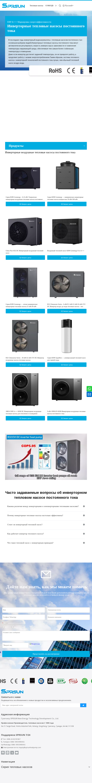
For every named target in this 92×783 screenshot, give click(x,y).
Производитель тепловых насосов (29, 723)
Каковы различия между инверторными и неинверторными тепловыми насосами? (43, 506)
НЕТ (6, 627)
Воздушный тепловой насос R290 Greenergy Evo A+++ (65, 251)
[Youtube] (17, 752)
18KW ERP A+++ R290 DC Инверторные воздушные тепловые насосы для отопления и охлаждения (23, 413)
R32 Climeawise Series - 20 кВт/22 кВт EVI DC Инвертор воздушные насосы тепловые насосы (25, 359)
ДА (14, 627)
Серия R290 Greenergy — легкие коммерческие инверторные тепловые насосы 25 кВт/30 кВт (21, 305)
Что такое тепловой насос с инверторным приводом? (30, 543)
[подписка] (83, 705)
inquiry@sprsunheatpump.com (30, 747)
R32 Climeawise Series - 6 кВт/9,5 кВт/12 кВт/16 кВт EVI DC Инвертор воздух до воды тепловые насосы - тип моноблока (66, 305)
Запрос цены (26, 204)
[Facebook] (3, 752)
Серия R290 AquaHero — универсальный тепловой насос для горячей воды (66, 359)
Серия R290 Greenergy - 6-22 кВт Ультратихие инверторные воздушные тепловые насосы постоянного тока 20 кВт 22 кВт (25, 198)
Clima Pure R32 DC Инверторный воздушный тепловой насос (24, 252)
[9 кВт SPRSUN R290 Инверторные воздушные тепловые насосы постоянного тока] (66, 389)
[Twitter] (12, 752)
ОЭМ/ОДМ (49, 6)
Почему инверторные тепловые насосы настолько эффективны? (35, 515)
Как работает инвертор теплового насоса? (25, 534)
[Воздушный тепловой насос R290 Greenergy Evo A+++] (66, 229)
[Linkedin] (7, 752)
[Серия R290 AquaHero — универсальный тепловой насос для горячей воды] (66, 336)
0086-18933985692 (18, 745)
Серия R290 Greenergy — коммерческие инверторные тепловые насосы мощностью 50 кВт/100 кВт (65, 198)
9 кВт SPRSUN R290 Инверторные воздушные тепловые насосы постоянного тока (66, 413)
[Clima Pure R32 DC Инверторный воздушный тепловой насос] (25, 229)
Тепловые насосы (36, 6)
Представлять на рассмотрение (46, 654)
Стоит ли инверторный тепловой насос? (24, 524)
